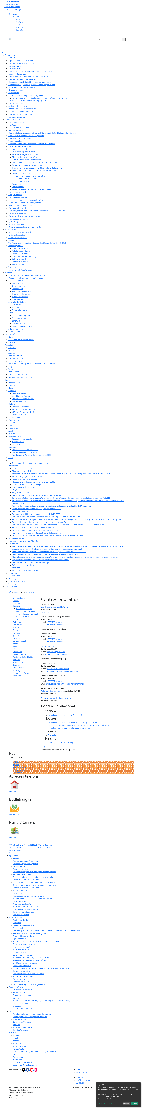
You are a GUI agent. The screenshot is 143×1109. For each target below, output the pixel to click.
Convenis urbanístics (21, 971)
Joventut (16, 643)
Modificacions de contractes (25, 963)
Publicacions (18, 773)
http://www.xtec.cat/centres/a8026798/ (61, 671)
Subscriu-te (14, 814)
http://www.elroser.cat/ (55, 625)
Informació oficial (16, 917)
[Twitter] (24, 1069)
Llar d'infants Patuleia (25, 611)
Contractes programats (23, 955)
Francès (19, 30)
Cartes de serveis (20, 901)
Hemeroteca (18, 1059)
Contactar (13, 14)
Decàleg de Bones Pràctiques (25, 1065)
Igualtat (16, 635)
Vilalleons (17, 676)
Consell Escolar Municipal (27, 614)
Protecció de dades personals (25, 909)
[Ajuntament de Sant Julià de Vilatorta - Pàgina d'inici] (27, 44)
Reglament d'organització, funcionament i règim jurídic (36, 885)
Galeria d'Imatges (20, 1030)
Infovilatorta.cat (19, 1043)
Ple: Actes (17, 922)
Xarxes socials (18, 1057)
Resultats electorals (21, 914)
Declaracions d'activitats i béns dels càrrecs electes (34, 882)
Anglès (19, 24)
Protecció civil (18, 667)
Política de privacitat (85, 1080)
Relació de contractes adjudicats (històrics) (31, 957)
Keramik (16, 1035)
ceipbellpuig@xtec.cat (56, 651)
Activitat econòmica (21, 673)
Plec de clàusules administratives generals (30, 933)
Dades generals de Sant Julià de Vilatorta (30, 1016)
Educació (30, 592)
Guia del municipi (20, 1019)
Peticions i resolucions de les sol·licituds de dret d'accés (36, 941)
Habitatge (17, 670)
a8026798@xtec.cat (55, 622)
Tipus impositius (20, 939)
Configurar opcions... (105, 1103)
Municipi (12, 1011)
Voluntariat (17, 633)
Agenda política (19, 767)
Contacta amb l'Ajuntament (24, 1008)
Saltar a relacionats (12, 6)
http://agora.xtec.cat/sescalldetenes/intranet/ (65, 684)
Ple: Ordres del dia (20, 920)
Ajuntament (14, 855)
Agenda (16, 764)
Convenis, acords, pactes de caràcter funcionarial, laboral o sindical (41, 968)
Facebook (45, 612)
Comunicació (18, 625)
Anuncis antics (19, 770)
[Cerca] (124, 39)
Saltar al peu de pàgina (13, 9)
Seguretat (17, 665)
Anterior (12, 850)
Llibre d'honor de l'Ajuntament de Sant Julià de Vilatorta (36, 1051)
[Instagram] (35, 1069)
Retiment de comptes (22, 874)
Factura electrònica (21, 992)
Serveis (16, 998)
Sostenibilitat (18, 662)
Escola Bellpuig (47, 646)
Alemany (20, 27)
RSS (78, 1075)
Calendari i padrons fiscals (24, 936)
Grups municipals (20, 890)
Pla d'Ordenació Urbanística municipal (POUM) (32, 898)
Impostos (17, 1006)
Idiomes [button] (16, 16)
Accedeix (13, 791)
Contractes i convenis (22, 965)
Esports (16, 627)
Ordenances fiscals (21, 982)
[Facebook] (28, 1069)
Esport (34, 844)
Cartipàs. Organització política (25, 863)
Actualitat (13, 1033)
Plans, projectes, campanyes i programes (30, 896)
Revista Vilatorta (19, 1049)
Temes (17, 592)
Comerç (16, 600)
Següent (19, 850)
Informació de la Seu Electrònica (26, 906)
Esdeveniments (19, 622)
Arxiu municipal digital (22, 904)
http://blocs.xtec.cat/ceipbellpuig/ (55, 654)
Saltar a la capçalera (12, 1)
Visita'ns (16, 1024)
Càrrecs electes (19, 866)
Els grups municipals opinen (25, 912)
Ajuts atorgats (19, 979)
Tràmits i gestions (20, 1003)
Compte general (19, 952)
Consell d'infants (23, 617)
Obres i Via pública (20, 654)
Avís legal (80, 1083)
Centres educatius (24, 608)
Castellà (19, 22)
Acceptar (134, 1103)
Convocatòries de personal (24, 944)
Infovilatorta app (20, 1046)
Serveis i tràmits (16, 987)
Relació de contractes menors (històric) (29, 960)
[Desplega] (22, 593)
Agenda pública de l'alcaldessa (25, 861)
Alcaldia (16, 858)
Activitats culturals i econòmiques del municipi (32, 1014)
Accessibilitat (81, 1072)
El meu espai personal (22, 995)
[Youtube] (32, 1069)
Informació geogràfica (22, 1027)
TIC (14, 649)
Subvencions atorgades (23, 976)
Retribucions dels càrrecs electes (26, 880)
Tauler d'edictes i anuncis (23, 925)
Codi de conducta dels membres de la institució (33, 877)
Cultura (16, 619)
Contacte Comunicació (22, 1062)
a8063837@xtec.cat (55, 681)
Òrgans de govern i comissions (26, 888)
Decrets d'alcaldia (20, 928)
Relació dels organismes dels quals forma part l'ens (34, 871)
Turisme (16, 638)
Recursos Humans (20, 869)
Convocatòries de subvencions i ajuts (28, 973)
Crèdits (79, 1069)
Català (19, 19)
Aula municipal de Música (51, 691)
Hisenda (16, 603)
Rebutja (126, 1103)
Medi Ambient (19, 598)
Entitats (16, 630)
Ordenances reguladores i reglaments (29, 984)
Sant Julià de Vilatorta (22, 1022)
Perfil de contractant (21, 949)
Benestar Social (19, 641)
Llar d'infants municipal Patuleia (54, 607)
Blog (15, 1054)
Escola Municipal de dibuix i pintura (56, 698)
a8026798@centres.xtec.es (58, 668)
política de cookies (119, 1099)
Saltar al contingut (11, 4)
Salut (15, 646)
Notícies (16, 762)
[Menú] (2, 52)
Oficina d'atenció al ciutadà (24, 990)
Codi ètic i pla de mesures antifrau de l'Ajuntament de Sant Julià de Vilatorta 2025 (47, 931)
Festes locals (18, 893)
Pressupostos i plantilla (22, 947)
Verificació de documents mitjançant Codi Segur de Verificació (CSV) (41, 1000)
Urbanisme (17, 651)
